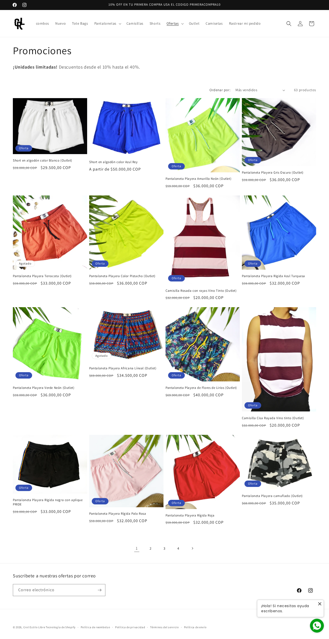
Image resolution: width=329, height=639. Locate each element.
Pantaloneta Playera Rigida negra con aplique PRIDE (48, 502)
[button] (107, 23)
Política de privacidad (130, 627)
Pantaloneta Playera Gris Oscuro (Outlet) (273, 173)
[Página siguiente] (192, 548)
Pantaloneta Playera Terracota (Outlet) (42, 276)
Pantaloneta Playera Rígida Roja (190, 515)
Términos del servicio (164, 627)
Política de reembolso (95, 627)
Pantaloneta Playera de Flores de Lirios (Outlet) (201, 388)
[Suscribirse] (99, 590)
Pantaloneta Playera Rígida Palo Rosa (117, 514)
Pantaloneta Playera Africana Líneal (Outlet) (122, 368)
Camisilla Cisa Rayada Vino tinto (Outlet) (273, 418)
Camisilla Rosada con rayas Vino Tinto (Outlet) (201, 291)
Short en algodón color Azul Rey (113, 162)
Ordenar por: (219, 90)
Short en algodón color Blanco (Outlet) (42, 160)
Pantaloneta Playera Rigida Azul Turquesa (273, 276)
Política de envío (195, 627)
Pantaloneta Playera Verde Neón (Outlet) (43, 388)
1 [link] (137, 548)
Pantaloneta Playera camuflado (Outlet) (272, 496)
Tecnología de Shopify (61, 627)
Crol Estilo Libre (34, 627)
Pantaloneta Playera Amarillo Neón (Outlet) (198, 179)
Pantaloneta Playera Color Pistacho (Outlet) (122, 276)
